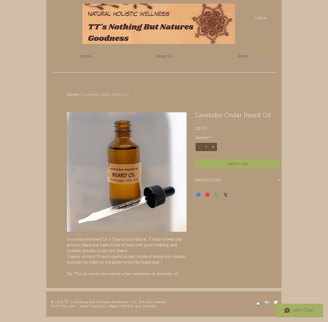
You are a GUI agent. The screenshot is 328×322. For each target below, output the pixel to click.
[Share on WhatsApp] (216, 195)
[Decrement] (199, 147)
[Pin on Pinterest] (207, 195)
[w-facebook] (258, 304)
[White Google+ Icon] (267, 302)
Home (72, 95)
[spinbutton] (206, 147)
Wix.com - (70, 306)
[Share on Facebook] (198, 195)
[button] (264, 47)
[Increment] (214, 147)
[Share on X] (226, 195)
